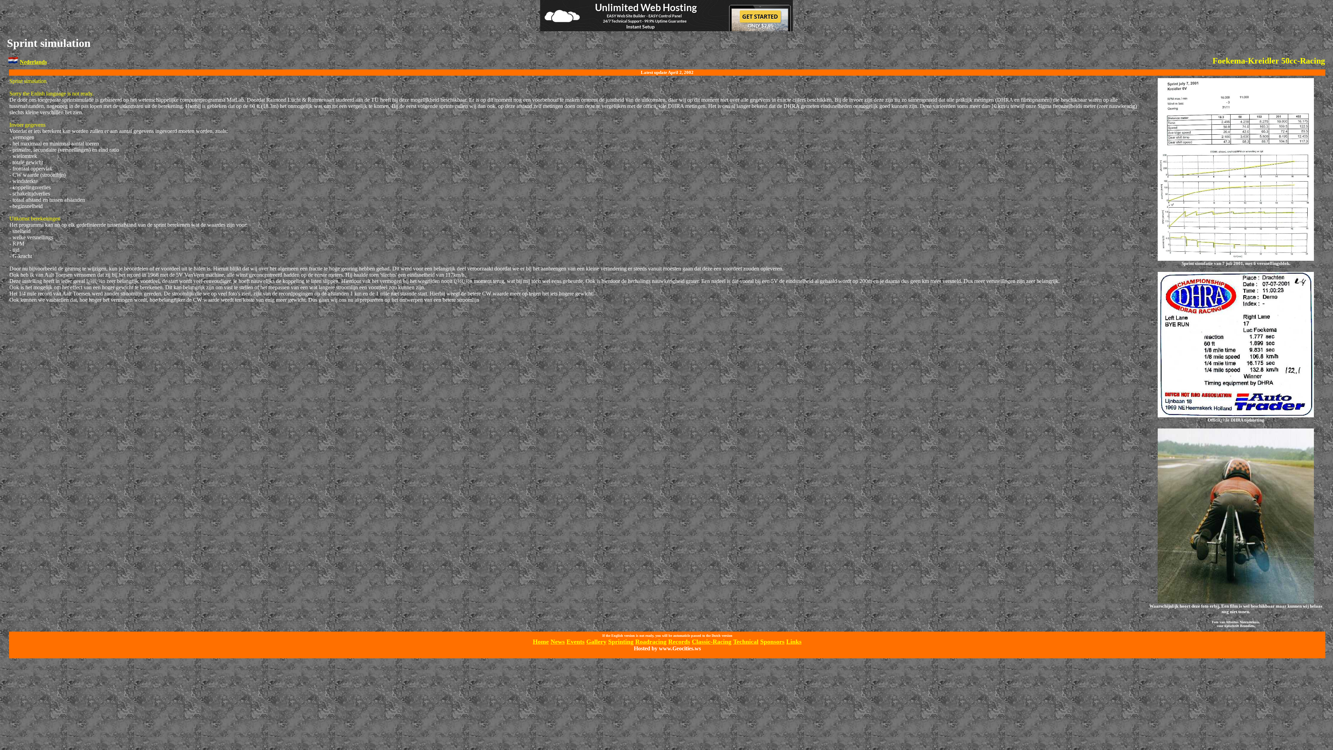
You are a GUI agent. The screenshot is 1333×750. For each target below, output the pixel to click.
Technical (745, 641)
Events (576, 641)
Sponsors (772, 641)
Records (679, 641)
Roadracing (650, 641)
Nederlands (33, 62)
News (558, 641)
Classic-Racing (711, 641)
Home (541, 641)
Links (794, 641)
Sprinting (621, 641)
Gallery (596, 641)
